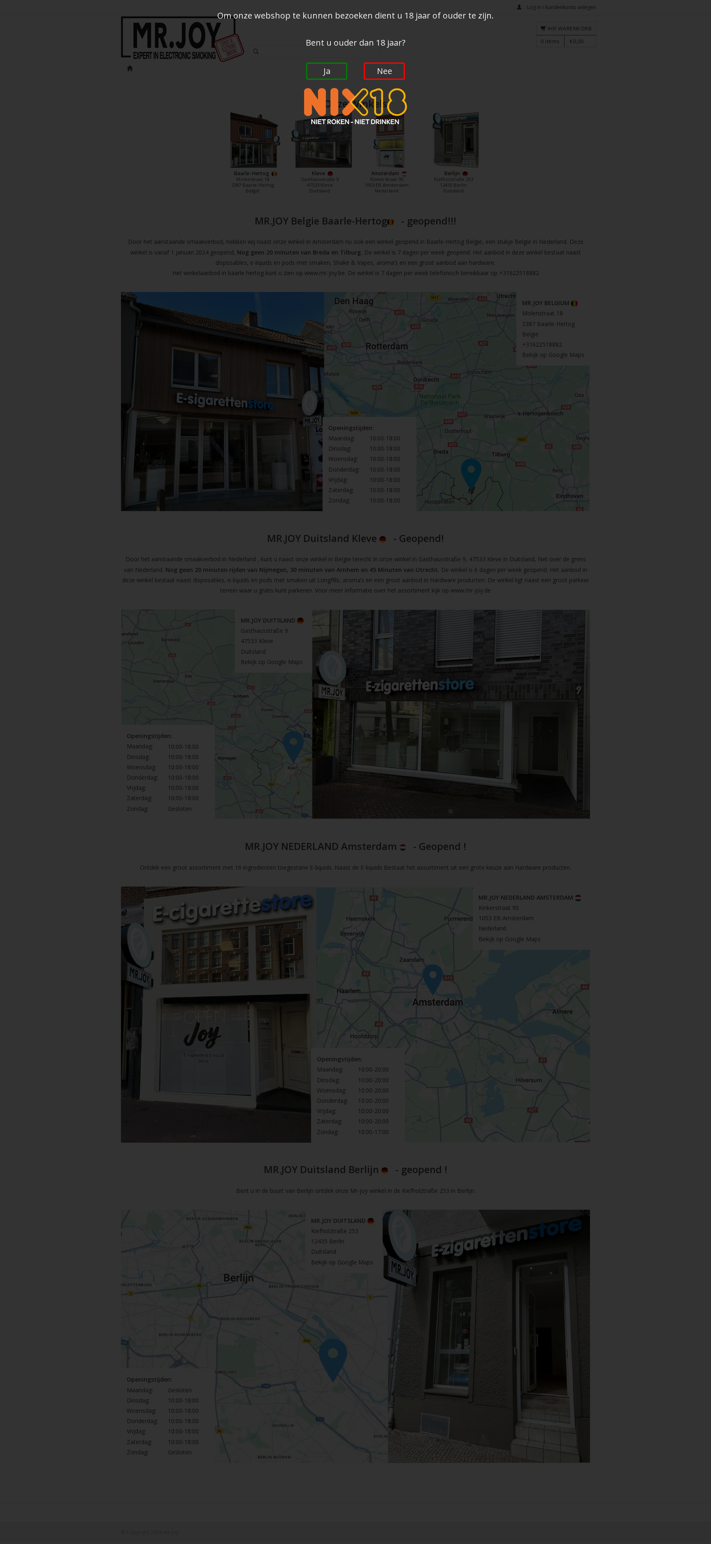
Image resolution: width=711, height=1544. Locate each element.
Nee (384, 70)
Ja (326, 70)
